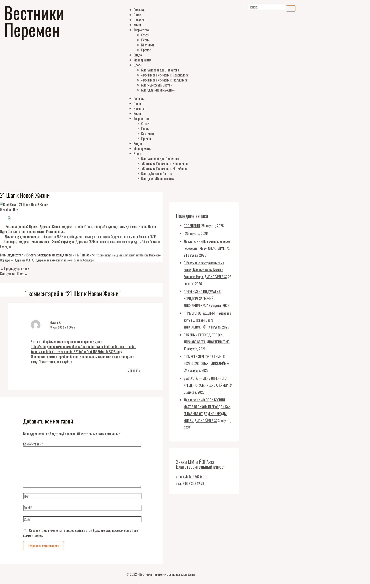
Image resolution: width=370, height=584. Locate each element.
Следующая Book (14, 273)
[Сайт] (82, 519)
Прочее (146, 49)
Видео (138, 54)
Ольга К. (55, 322)
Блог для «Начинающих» (158, 89)
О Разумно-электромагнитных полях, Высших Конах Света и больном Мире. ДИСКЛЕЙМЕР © (205, 269)
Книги (137, 24)
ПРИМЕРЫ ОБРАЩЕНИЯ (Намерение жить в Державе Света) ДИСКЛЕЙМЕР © (207, 320)
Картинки (147, 44)
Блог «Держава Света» (156, 84)
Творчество (141, 29)
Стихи (145, 34)
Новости (139, 19)
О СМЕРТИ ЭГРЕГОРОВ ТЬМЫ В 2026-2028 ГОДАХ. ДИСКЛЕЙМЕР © (207, 363)
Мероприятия (142, 59)
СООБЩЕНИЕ (192, 225)
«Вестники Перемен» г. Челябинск (164, 79)
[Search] (290, 8)
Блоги (137, 64)
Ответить (134, 370)
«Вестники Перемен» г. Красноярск (164, 74)
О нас (137, 14)
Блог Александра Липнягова (160, 69)
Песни (145, 39)
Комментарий (33, 443)
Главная (139, 9)
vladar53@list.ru (196, 476)
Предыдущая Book (14, 268)
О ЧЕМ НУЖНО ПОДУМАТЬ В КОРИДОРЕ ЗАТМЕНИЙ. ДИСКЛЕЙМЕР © (202, 298)
